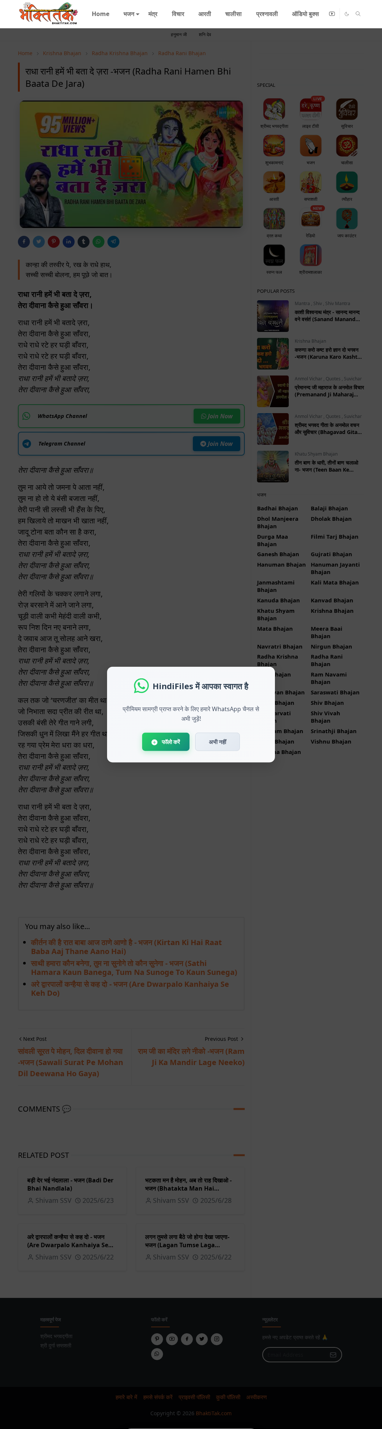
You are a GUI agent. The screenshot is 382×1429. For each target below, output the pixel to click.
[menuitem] (100, 13)
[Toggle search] (358, 13)
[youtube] (332, 13)
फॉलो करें (170, 741)
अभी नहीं (217, 741)
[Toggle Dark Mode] (346, 14)
